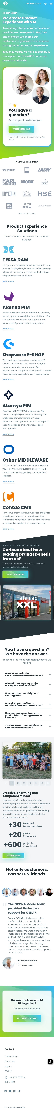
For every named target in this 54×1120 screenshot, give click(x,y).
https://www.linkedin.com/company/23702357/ (6, 1091)
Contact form (11, 1056)
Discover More (15, 574)
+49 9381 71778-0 (15, 1077)
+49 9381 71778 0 (33, 3)
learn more (8, 281)
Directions (10, 1061)
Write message (21, 129)
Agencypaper (13, 856)
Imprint (8, 1066)
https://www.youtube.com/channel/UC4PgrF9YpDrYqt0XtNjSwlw (10, 1091)
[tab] (27, 674)
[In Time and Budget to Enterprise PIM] (27, 602)
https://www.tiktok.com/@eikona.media (19, 1091)
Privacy (8, 1070)
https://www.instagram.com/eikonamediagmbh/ (15, 1091)
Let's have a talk (27, 1018)
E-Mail (10, 1081)
